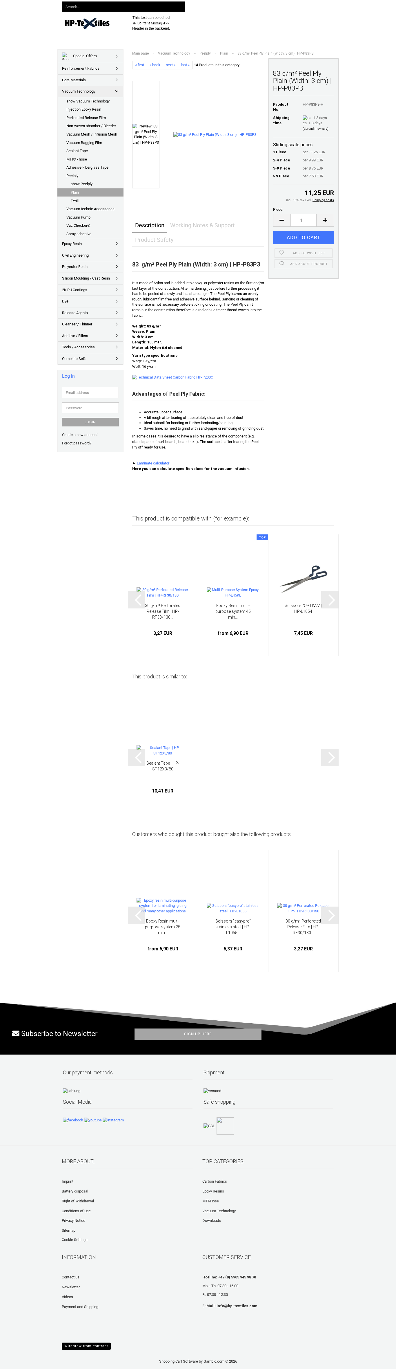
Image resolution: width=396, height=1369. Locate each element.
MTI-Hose (210, 1201)
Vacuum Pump (78, 217)
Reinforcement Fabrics (80, 68)
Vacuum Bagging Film (84, 142)
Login (90, 422)
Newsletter (71, 1287)
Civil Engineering (75, 255)
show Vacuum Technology (88, 101)
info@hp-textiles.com (237, 1306)
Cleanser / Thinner (77, 324)
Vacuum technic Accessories (90, 209)
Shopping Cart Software (178, 1361)
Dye (65, 301)
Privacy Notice (73, 1220)
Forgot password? (76, 443)
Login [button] (248, 5)
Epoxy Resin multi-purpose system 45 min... (233, 611)
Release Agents (75, 313)
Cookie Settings (75, 1239)
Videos (67, 1297)
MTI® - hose (76, 159)
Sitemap (68, 1230)
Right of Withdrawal (78, 1201)
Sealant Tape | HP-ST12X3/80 (162, 766)
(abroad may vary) (315, 129)
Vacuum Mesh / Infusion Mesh (91, 134)
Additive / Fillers (75, 336)
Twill (75, 200)
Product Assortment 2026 (160, 22)
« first (139, 65)
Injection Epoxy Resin (83, 109)
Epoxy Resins (213, 1191)
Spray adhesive (78, 234)
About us (290, 22)
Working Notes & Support (202, 225)
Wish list (273, 5)
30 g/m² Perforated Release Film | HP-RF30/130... (162, 611)
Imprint (67, 1181)
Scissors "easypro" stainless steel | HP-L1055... (233, 927)
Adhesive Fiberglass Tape (87, 167)
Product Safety (154, 239)
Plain (75, 192)
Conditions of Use (76, 1211)
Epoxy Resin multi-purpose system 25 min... (162, 927)
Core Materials (74, 80)
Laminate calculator (153, 463)
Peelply (72, 176)
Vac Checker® (78, 225)
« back (155, 65)
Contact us (70, 1277)
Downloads (203, 22)
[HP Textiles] (92, 23)
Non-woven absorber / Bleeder (91, 126)
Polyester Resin (75, 266)
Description (149, 225)
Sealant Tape (77, 151)
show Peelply (81, 184)
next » (170, 65)
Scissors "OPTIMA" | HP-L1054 (303, 608)
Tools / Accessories (78, 347)
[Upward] (16, 1360)
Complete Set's (74, 358)
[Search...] (179, 7)
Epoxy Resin (72, 244)
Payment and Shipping (80, 1307)
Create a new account (80, 435)
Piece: (278, 209)
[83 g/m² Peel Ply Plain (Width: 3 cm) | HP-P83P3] (214, 134)
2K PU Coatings (74, 290)
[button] (226, 6)
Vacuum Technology (78, 91)
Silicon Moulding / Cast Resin (86, 278)
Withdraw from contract (86, 1346)
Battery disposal (75, 1191)
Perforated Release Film (86, 118)
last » (185, 65)
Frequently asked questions (248, 22)
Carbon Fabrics (214, 1181)
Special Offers (84, 56)
